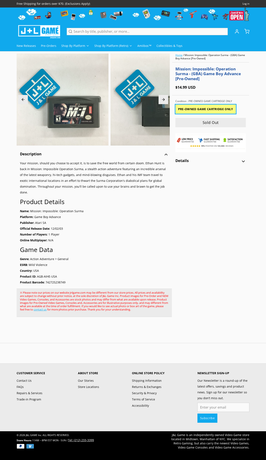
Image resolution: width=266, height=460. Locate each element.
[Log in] (235, 31)
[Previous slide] (23, 99)
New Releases (26, 46)
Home (178, 55)
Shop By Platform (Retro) (111, 46)
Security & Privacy (144, 393)
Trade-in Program (29, 399)
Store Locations (88, 387)
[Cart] (245, 31)
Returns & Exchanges (146, 387)
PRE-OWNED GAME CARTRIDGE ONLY (205, 109)
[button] (210, 122)
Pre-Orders (48, 46)
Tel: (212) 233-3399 (81, 440)
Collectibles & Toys (169, 46)
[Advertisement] (92, 332)
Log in (246, 3)
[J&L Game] (39, 31)
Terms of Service (143, 399)
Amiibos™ (144, 46)
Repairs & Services (29, 393)
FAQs (20, 387)
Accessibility (140, 406)
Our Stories (86, 381)
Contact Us (24, 381)
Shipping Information (147, 381)
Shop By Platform (73, 46)
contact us (40, 309)
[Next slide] (163, 99)
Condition (203, 101)
